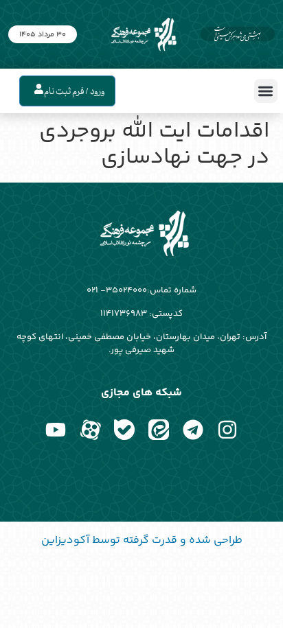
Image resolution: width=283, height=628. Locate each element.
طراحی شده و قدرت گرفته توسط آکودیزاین (141, 540)
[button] (266, 91)
